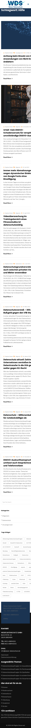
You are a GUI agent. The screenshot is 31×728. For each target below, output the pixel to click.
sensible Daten (15, 583)
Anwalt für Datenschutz (16, 543)
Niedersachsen (13, 575)
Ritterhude (22, 579)
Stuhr (24, 583)
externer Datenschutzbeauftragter (12, 571)
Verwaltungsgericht (23, 587)
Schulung (5, 583)
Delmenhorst (20, 563)
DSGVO (5, 567)
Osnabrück (6, 703)
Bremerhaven (6, 555)
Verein (12, 587)
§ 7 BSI (18, 591)
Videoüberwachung (8, 591)
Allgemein (17, 126)
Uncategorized (19, 52)
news (4, 575)
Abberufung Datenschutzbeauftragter (12, 538)
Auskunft (16, 547)
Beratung (5, 551)
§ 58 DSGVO (6, 595)
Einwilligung (14, 567)
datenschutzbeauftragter (9, 559)
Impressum (4, 655)
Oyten (13, 579)
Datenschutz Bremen (8, 563)
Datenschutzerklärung (8, 657)
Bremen (5, 687)
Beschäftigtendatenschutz (18, 551)
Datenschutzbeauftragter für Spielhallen (16, 672)
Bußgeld (16, 555)
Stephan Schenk (9, 52)
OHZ (22, 575)
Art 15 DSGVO (6, 547)
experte (23, 567)
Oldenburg (5, 579)
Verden (4, 587)
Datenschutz (18, 263)
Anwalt (4, 543)
